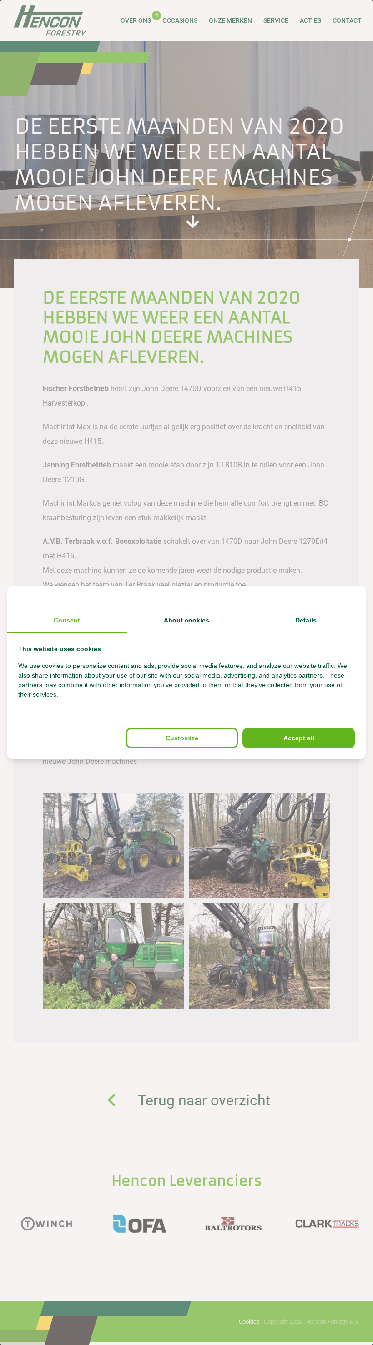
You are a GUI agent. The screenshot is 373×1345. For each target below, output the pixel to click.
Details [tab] (306, 620)
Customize (182, 738)
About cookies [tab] (186, 620)
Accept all (298, 738)
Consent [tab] (67, 620)
